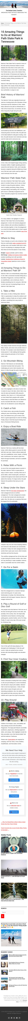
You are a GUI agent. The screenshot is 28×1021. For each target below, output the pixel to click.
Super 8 (8, 253)
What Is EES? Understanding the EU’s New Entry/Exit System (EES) (17, 955)
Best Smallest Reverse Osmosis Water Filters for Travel (16, 963)
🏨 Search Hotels (14, 780)
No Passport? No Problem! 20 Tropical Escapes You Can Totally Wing (17, 979)
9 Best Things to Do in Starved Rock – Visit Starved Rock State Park (12, 900)
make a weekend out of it (19, 243)
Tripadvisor (13, 773)
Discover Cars (15, 805)
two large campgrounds (17, 490)
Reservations (11, 739)
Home (2, 23)
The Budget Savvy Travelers (14, 10)
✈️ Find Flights (14, 796)
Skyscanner (13, 789)
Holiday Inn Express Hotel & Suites (17, 255)
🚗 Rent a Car (14, 812)
